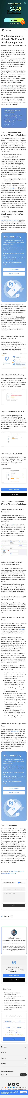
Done (14, 1039)
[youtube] (17, 1084)
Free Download (15, 269)
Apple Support (15, 731)
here (2, 1093)
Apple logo (8, 87)
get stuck (11, 189)
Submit (14, 905)
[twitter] (13, 1084)
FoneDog (8, 30)
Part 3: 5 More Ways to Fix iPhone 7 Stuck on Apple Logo (13, 120)
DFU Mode (21, 629)
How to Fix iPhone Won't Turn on (12, 1003)
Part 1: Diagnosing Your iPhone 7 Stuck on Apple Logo (13, 111)
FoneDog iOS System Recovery (10, 220)
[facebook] (9, 1084)
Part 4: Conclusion (9, 125)
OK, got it (23, 1092)
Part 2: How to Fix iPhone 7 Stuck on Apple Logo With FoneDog (13, 116)
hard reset (11, 524)
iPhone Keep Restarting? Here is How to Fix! (14, 1005)
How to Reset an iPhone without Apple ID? (14, 1000)
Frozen (5, 871)
